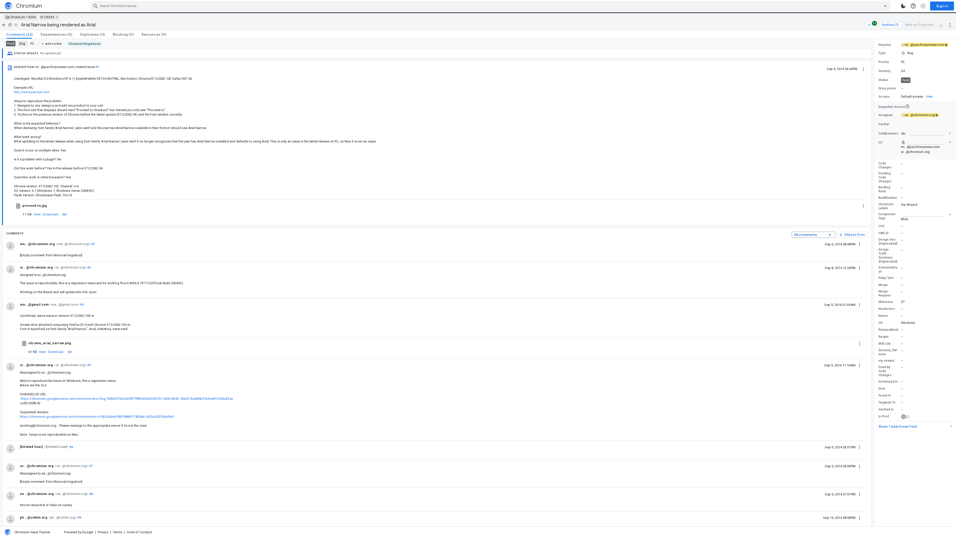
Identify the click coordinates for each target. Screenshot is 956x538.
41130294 (47, 17)
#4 (81, 304)
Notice (883, 316)
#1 (97, 67)
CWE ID (884, 233)
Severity (884, 71)
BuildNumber (888, 198)
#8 (90, 494)
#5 (88, 365)
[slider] (875, 282)
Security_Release (888, 352)
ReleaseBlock (888, 330)
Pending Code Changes (885, 177)
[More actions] (950, 25)
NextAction (887, 309)
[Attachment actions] (863, 206)
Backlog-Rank (885, 189)
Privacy (103, 532)
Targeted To (887, 402)
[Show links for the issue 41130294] (57, 17)
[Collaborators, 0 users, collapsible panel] (926, 133)
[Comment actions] (859, 244)
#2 (92, 244)
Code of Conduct (139, 532)
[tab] (19, 34)
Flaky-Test (886, 278)
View (37, 214)
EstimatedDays (888, 269)
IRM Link (885, 343)
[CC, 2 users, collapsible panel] (926, 142)
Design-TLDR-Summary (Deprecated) (888, 255)
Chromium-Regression (85, 44)
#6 (71, 447)
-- (902, 88)
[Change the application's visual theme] (903, 6)
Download (50, 214)
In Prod (884, 416)
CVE (882, 226)
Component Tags (887, 216)
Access (884, 96)
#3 (88, 267)
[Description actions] (863, 69)
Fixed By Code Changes (885, 371)
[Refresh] (10, 25)
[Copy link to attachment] (64, 214)
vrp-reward (886, 360)
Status (883, 80)
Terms (117, 532)
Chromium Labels (886, 206)
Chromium (17, 17)
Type (882, 53)
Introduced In (888, 381)
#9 (79, 517)
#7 (90, 466)
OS (881, 323)
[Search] (96, 6)
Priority (884, 62)
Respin (884, 336)
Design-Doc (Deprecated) (888, 241)
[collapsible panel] (926, 214)
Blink (32, 17)
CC (881, 142)
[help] (913, 6)
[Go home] (4, 25)
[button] (56, 447)
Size (882, 388)
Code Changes (885, 165)
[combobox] (491, 6)
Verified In (886, 409)
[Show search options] (885, 6)
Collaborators (888, 133)
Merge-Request (885, 293)
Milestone (886, 302)
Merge (883, 285)
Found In (885, 395)
